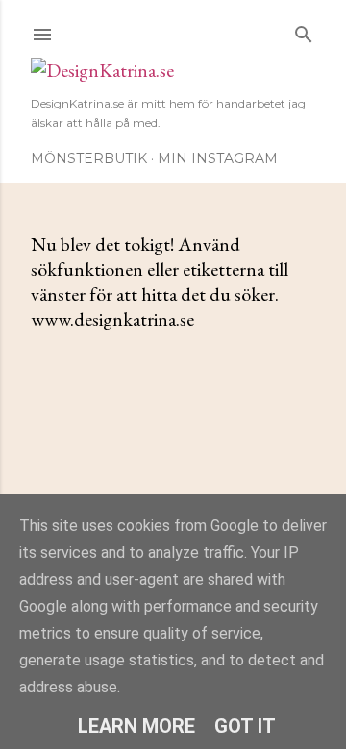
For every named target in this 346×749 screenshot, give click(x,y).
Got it (245, 725)
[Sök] (303, 30)
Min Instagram (218, 158)
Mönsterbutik (89, 158)
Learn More (136, 725)
